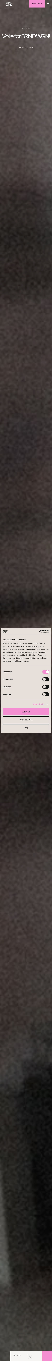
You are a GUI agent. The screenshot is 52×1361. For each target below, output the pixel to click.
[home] (9, 3)
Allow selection (26, 720)
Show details (38, 704)
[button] (48, 4)
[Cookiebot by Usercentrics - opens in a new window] (38, 631)
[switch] (45, 679)
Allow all (26, 712)
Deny (26, 728)
